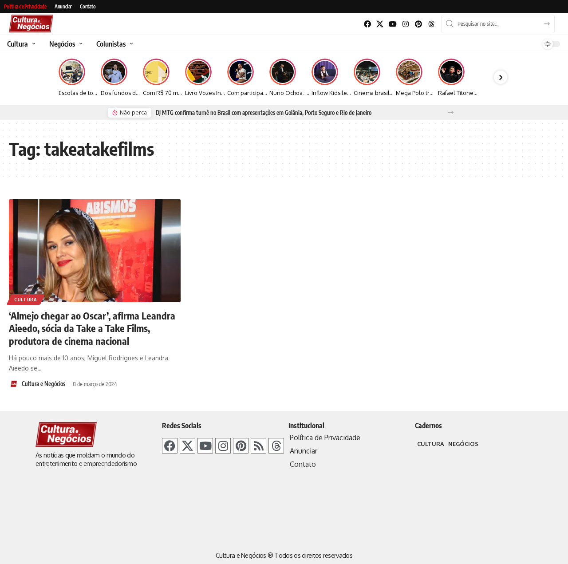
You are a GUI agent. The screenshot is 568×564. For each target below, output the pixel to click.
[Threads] (431, 24)
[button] (451, 112)
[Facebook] (367, 24)
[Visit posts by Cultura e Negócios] (14, 384)
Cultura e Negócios (43, 383)
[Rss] (258, 446)
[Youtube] (393, 24)
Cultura (25, 299)
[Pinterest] (418, 24)
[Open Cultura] (32, 44)
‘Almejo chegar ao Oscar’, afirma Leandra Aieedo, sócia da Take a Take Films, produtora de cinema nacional (92, 328)
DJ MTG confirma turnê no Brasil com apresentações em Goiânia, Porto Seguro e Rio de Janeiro (263, 112)
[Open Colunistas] (130, 44)
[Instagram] (405, 24)
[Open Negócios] (79, 44)
